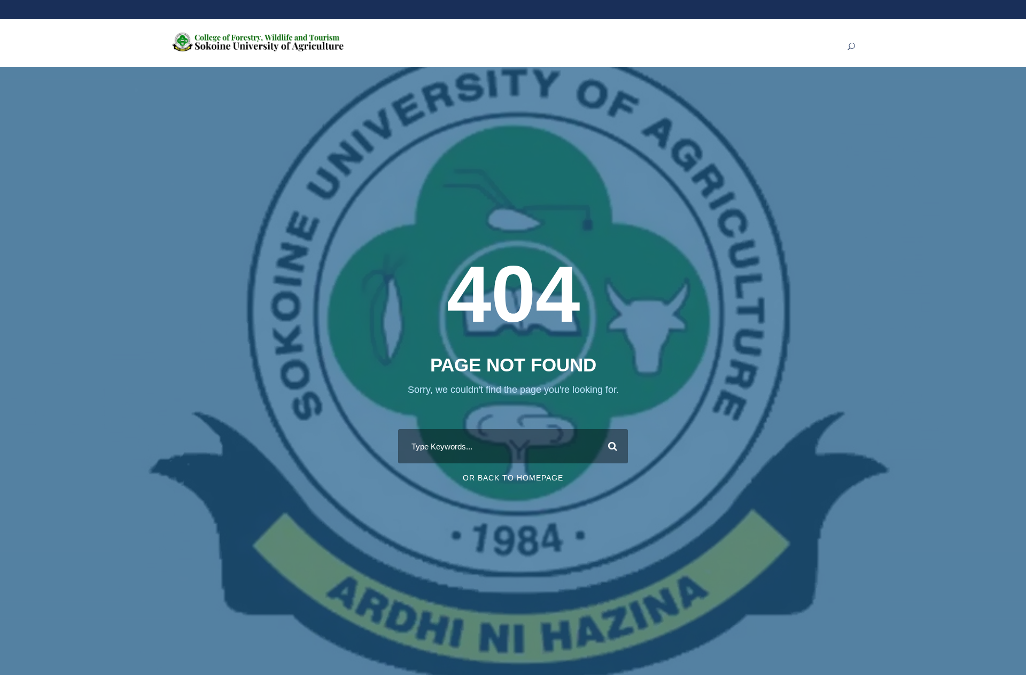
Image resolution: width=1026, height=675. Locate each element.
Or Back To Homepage (513, 478)
